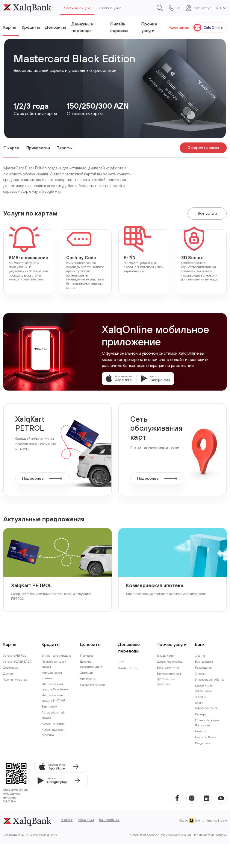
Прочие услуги (149, 27)
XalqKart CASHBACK (17, 661)
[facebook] (177, 798)
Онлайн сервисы (119, 27)
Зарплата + (49, 706)
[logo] (27, 8)
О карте (11, 147)
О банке (200, 655)
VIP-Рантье (88, 679)
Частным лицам (77, 8)
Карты (9, 27)
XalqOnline (213, 27)
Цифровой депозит (92, 685)
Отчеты (200, 673)
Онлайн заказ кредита (57, 655)
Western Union (128, 668)
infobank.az (86, 819)
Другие (8, 673)
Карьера (200, 714)
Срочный (86, 672)
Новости (201, 731)
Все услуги (207, 213)
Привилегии (38, 147)
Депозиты (55, 27)
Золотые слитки (168, 667)
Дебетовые (10, 667)
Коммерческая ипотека (154, 585)
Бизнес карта (204, 661)
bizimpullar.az (109, 819)
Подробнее (33, 478)
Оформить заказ (203, 147)
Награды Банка (205, 737)
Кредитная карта (53, 723)
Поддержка (202, 743)
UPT (121, 662)
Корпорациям (110, 8)
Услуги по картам (15, 679)
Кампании (179, 27)
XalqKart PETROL (31, 585)
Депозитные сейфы (170, 661)
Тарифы (64, 147)
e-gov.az (66, 819)
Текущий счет (166, 655)
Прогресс (86, 655)
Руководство (203, 667)
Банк (200, 644)
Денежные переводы (82, 27)
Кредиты (31, 27)
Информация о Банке (209, 679)
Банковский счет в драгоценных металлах (169, 679)
